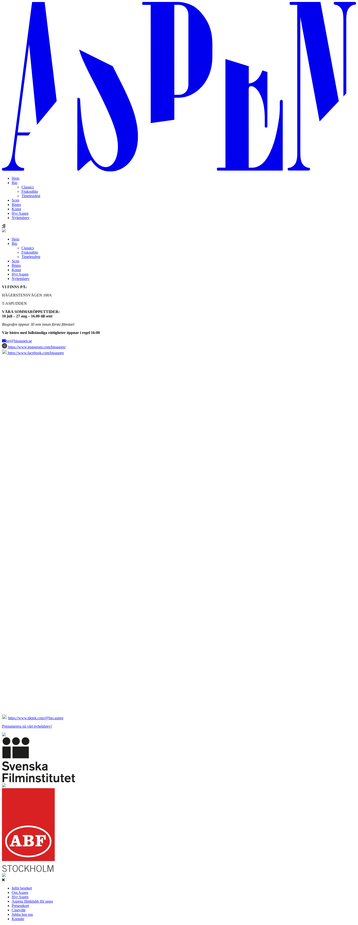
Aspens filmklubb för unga (32, 901)
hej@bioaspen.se (19, 341)
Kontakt (18, 919)
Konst (16, 209)
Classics (27, 187)
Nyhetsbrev (20, 218)
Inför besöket (22, 888)
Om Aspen (20, 892)
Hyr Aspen (20, 213)
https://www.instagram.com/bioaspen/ (36, 347)
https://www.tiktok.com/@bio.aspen (35, 718)
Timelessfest (30, 196)
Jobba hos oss (22, 914)
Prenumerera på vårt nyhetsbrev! (27, 726)
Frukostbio (29, 191)
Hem (15, 178)
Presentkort (20, 906)
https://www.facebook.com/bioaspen (35, 353)
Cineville (19, 910)
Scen (15, 200)
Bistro (16, 205)
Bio (14, 183)
